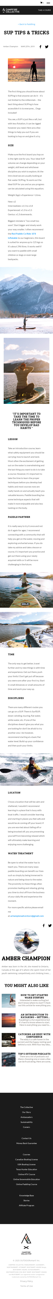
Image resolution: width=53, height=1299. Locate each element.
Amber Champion (26, 958)
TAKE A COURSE (44, 10)
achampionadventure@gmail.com (27, 915)
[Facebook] (40, 47)
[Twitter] (46, 47)
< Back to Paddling (26, 24)
